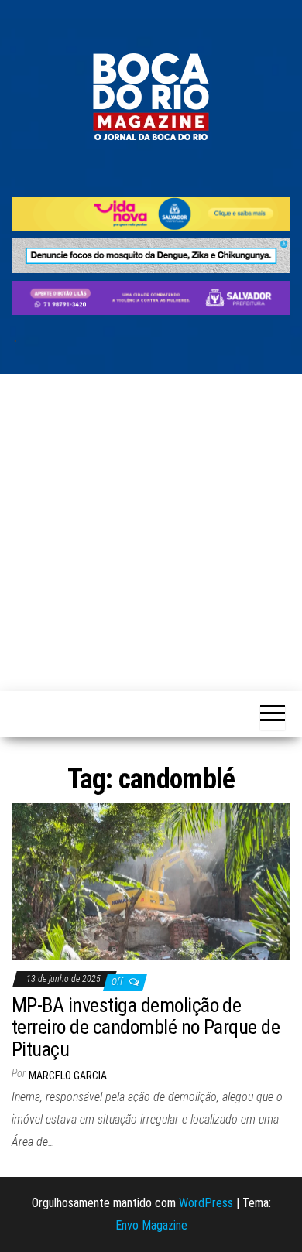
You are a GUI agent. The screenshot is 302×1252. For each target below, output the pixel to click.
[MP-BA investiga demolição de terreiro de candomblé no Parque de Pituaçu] (151, 880)
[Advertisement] (151, 532)
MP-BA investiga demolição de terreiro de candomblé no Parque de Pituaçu (146, 1027)
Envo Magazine (151, 1225)
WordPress (206, 1203)
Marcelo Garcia (68, 1075)
